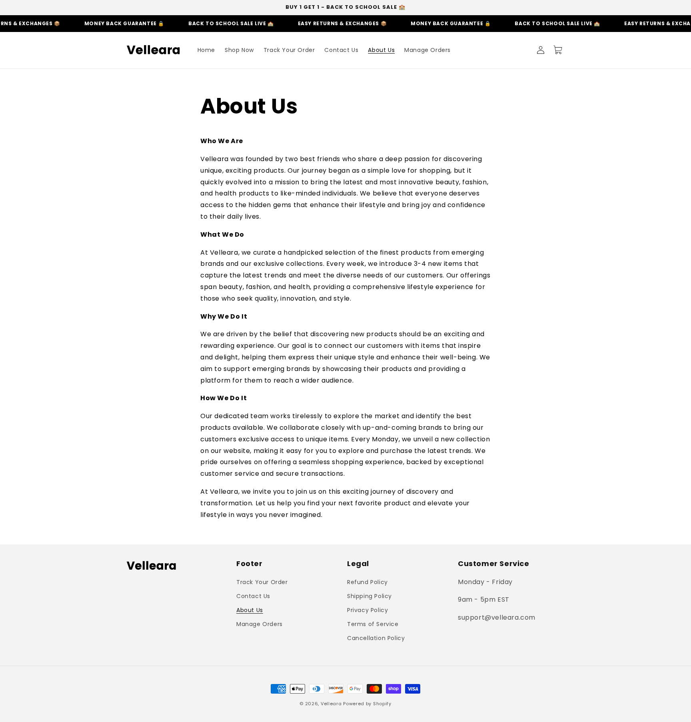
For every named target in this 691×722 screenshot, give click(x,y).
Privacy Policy (367, 610)
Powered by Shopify (367, 703)
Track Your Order (262, 582)
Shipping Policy (369, 596)
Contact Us (253, 596)
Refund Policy (367, 582)
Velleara (331, 703)
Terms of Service (373, 624)
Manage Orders (259, 624)
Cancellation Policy (376, 638)
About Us (249, 610)
